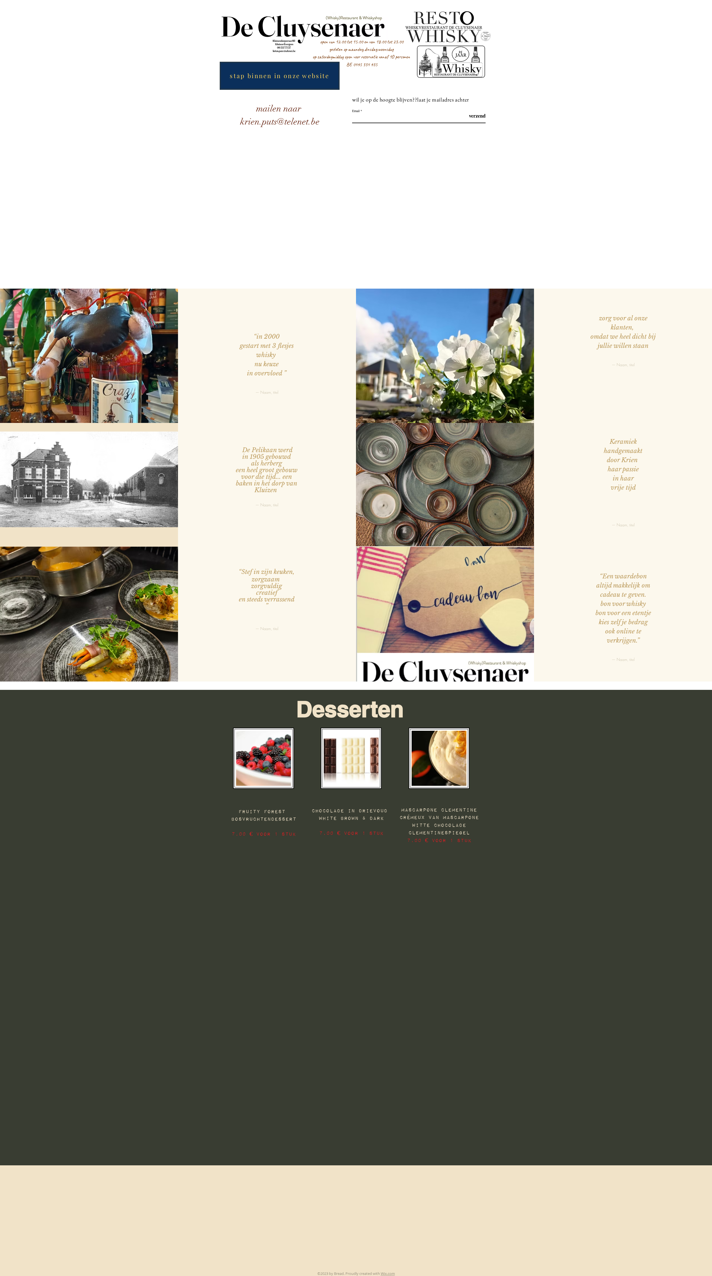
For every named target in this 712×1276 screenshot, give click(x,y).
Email (356, 110)
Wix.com (388, 1273)
